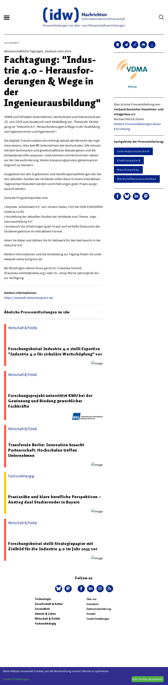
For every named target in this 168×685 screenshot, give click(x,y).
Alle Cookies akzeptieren (147, 679)
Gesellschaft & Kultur (49, 604)
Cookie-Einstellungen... (17, 679)
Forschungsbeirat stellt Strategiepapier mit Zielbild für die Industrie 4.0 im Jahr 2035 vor (53, 546)
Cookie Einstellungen (97, 618)
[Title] (134, 44)
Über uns (91, 599)
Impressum (92, 604)
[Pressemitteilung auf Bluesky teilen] (127, 196)
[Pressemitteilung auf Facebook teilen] (117, 196)
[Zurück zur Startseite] (84, 17)
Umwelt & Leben (45, 614)
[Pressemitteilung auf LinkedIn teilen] (136, 196)
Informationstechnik (133, 151)
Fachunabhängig (45, 624)
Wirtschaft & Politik (47, 619)
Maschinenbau (128, 170)
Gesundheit (42, 609)
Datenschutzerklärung (98, 609)
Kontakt (90, 613)
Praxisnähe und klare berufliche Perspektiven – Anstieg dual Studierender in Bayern (54, 499)
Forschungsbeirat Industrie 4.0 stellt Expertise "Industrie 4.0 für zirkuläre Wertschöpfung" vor (55, 351)
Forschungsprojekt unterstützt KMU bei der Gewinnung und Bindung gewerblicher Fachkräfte (50, 400)
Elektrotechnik (129, 160)
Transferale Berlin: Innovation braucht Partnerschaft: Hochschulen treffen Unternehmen (46, 450)
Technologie (43, 599)
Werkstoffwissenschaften (137, 179)
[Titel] (117, 44)
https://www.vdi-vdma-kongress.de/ (29, 298)
